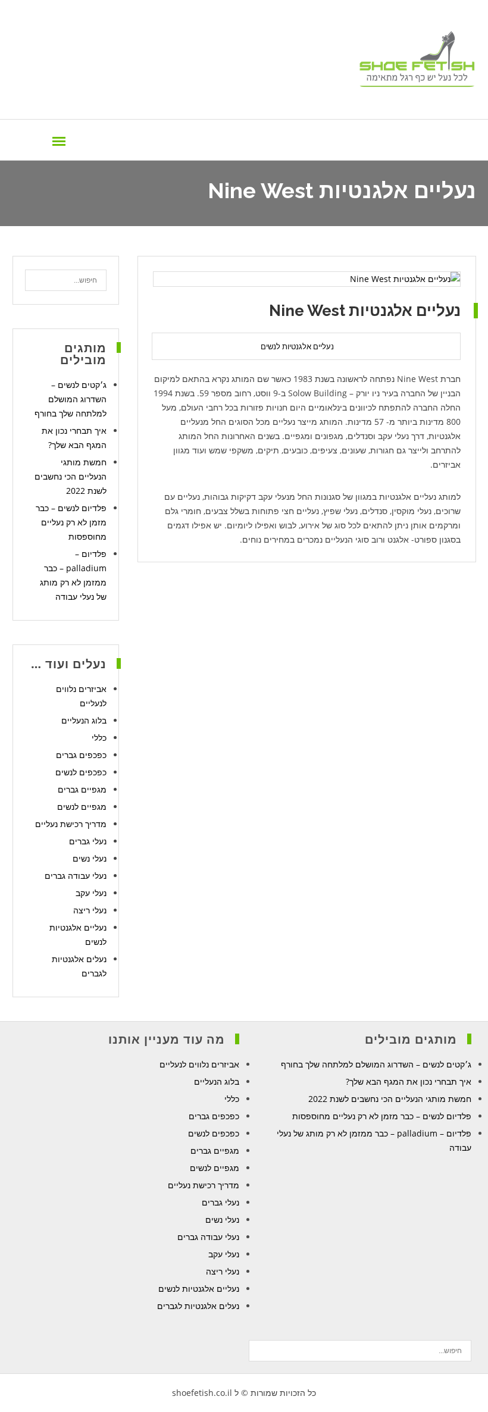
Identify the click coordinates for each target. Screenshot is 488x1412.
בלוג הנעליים (84, 720)
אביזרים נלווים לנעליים (199, 1064)
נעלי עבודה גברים (76, 875)
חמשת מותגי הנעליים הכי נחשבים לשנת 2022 (71, 476)
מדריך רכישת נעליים (71, 823)
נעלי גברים (88, 841)
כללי (99, 737)
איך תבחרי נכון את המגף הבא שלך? (408, 1081)
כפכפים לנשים (81, 772)
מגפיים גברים (82, 789)
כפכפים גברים (81, 754)
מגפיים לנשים (82, 806)
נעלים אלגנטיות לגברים (198, 1305)
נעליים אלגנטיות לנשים (297, 346)
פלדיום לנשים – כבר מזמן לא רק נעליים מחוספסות (71, 522)
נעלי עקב (91, 892)
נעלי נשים (90, 858)
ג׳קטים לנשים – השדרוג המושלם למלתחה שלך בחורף (71, 399)
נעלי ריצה (90, 910)
